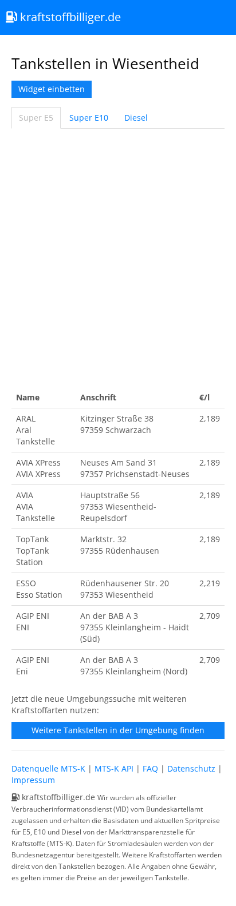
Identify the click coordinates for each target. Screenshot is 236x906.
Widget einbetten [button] (51, 89)
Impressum (33, 779)
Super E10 (88, 117)
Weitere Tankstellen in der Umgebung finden (118, 730)
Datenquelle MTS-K (48, 768)
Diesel (136, 117)
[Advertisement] (118, 258)
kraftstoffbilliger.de (69, 17)
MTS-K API (114, 768)
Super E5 (36, 117)
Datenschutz (191, 768)
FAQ (150, 768)
